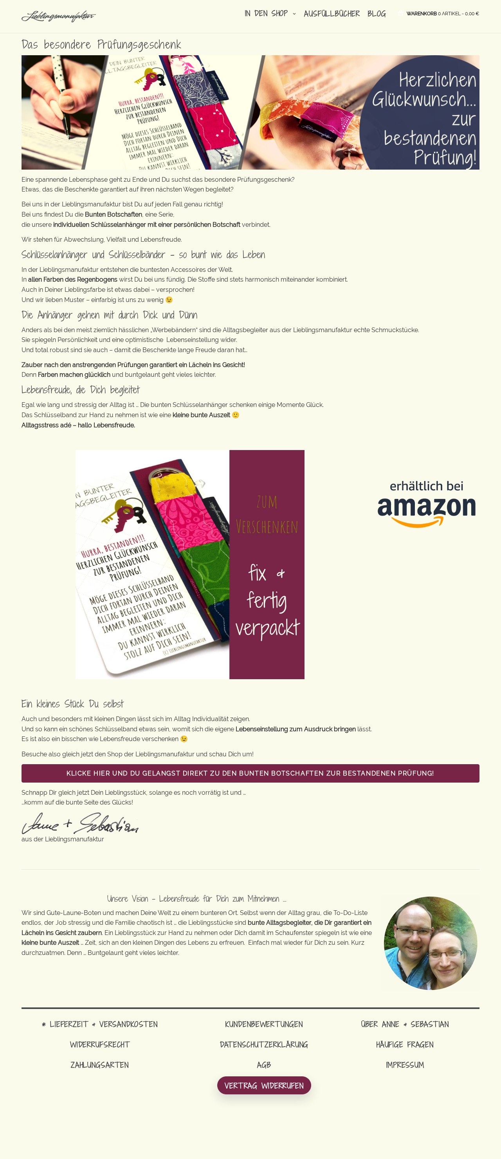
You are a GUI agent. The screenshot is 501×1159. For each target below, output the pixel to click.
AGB (264, 1065)
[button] (443, 13)
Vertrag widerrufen (264, 1085)
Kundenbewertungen (264, 1024)
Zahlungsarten (100, 1065)
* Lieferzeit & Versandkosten (100, 1024)
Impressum (405, 1065)
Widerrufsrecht (100, 1044)
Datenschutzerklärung (264, 1044)
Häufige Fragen (405, 1044)
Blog (377, 13)
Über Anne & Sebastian (405, 1024)
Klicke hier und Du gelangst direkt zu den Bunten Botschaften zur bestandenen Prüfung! (250, 773)
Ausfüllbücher (332, 13)
